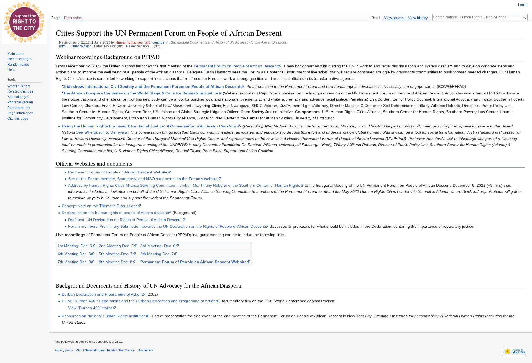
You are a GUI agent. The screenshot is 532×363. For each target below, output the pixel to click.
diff (62, 46)
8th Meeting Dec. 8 (115, 262)
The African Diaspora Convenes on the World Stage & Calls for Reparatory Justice (140, 93)
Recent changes (19, 59)
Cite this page (17, 119)
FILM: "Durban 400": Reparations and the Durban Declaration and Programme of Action (139, 301)
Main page (15, 54)
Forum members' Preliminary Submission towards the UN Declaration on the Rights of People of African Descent (166, 226)
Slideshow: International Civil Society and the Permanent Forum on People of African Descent (152, 86)
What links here (19, 86)
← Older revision (79, 46)
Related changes (20, 91)
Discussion (73, 18)
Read (375, 18)
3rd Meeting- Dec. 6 (157, 246)
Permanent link (18, 108)
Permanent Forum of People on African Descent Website (117, 172)
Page (55, 18)
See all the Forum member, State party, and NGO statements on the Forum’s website (143, 179)
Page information (20, 113)
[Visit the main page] (24, 22)
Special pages (18, 97)
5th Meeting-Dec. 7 (115, 254)
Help (11, 70)
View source (394, 18)
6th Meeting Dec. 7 (157, 254)
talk (147, 42)
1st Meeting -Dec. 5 (75, 246)
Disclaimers (146, 350)
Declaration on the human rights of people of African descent (115, 212)
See (80, 132)
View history (418, 18)
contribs (158, 42)
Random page (18, 65)
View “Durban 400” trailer (90, 308)
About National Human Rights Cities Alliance (105, 350)
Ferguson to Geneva (106, 132)
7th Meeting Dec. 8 (74, 262)
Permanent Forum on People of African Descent (236, 66)
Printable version (20, 102)
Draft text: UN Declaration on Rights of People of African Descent (124, 220)
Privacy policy (63, 350)
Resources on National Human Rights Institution (104, 316)
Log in (523, 5)
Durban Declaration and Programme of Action (102, 294)
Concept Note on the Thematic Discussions (99, 206)
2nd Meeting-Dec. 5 (116, 246)
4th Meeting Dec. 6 (74, 254)
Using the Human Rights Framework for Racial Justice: (149, 126)
